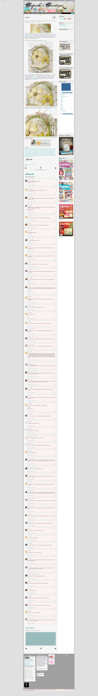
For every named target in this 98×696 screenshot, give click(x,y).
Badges (45, 13)
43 (55, 521)
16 (55, 305)
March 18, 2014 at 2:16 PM (31, 518)
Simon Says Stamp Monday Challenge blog (45, 137)
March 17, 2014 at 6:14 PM (31, 433)
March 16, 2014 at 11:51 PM (31, 201)
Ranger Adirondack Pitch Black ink (33, 155)
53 (55, 596)
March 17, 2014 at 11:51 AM (31, 384)
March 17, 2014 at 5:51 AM (31, 274)
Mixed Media (42, 21)
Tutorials (42, 13)
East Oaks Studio (63, 110)
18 (55, 321)
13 (55, 277)
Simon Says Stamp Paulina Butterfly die (46, 108)
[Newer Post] (25, 168)
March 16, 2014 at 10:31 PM (31, 185)
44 (55, 528)
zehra (29, 321)
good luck (27, 17)
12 (55, 269)
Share (25, 165)
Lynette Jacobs (30, 498)
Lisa (28, 285)
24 (55, 371)
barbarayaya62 (30, 521)
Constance (29, 596)
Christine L (29, 204)
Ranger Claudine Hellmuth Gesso (33, 149)
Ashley (29, 528)
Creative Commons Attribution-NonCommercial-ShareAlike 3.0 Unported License (29, 662)
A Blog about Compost (63, 96)
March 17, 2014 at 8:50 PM (31, 471)
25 (55, 379)
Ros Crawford (30, 238)
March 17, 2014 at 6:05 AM (31, 293)
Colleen (29, 296)
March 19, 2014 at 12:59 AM (31, 540)
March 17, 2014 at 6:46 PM (31, 447)
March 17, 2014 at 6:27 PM (31, 440)
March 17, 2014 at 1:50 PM (31, 411)
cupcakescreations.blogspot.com (29, 664)
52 (55, 588)
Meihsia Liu (29, 277)
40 (55, 498)
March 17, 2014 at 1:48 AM (31, 235)
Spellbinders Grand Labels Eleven (39, 151)
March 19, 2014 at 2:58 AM (31, 547)
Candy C (29, 603)
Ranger (45, 21)
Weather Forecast (64, 90)
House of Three (36, 690)
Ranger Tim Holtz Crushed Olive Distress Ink (45, 148)
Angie (61, 99)
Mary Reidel (29, 196)
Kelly (28, 581)
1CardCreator (30, 305)
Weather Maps (68, 90)
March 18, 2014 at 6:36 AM (31, 487)
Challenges (64, 92)
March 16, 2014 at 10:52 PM (31, 193)
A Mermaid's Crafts (30, 290)
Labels (68, 92)
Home (25, 13)
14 (55, 285)
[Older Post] (55, 168)
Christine (61, 108)
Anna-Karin (29, 543)
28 (55, 403)
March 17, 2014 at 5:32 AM (31, 259)
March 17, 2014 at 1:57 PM (31, 418)
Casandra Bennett (30, 328)
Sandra (29, 395)
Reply (54, 185)
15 (55, 296)
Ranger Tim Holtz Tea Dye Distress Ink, (44, 155)
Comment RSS (72, 689)
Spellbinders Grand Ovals (29, 151)
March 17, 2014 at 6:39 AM (31, 318)
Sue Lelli (29, 414)
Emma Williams (30, 490)
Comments (39, 675)
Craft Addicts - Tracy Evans (31, 371)
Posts (38, 673)
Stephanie (29, 403)
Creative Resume (33, 13)
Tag (32, 22)
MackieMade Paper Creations (31, 436)
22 (55, 351)
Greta (29, 588)
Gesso (35, 75)
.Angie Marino (62, 94)
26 (55, 387)
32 (55, 436)
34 (55, 450)
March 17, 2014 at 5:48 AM (31, 266)
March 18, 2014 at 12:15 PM (31, 495)
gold (32, 75)
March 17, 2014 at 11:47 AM (31, 376)
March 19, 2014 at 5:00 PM (31, 571)
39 (55, 490)
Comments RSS (71, 0)
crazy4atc (29, 450)
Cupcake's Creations (27, 689)
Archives (70, 92)
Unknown (29, 188)
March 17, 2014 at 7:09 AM (31, 325)
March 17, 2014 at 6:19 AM (31, 309)
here (45, 668)
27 (55, 395)
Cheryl (61, 104)
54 (55, 603)
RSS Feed (68, 689)
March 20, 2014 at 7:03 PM (31, 585)
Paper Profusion (30, 344)
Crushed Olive (51, 74)
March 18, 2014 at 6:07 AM (31, 479)
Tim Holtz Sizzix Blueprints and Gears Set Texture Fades (39, 153)
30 (55, 421)
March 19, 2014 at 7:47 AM (31, 554)
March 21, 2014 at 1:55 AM (31, 600)
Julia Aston (29, 387)
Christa (61, 106)
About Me (28, 13)
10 (55, 254)
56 (53, 17)
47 (55, 550)
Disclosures (49, 13)
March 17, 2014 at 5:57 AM (31, 282)
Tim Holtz (34, 22)
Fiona (29, 223)
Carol (61, 101)
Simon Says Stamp (49, 21)
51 (55, 581)
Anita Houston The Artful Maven (32, 574)
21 (55, 344)
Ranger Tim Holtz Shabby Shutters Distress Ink (32, 148)
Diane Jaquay (29, 254)
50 (55, 574)
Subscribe (56, 13)
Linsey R (29, 351)
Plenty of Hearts (34, 77)
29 (55, 414)
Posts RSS (65, 0)
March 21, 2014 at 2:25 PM (31, 607)
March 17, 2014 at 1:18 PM (31, 400)
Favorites (60, 92)
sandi (28, 262)
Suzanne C (29, 269)
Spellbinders (30, 22)
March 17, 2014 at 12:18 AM (31, 227)
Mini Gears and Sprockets (34, 79)
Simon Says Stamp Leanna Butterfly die (32, 108)
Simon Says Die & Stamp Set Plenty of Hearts (45, 149)
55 (55, 610)
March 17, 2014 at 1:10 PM (31, 392)
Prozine (36, 689)
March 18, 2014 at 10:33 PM (31, 525)
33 (55, 443)
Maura (29, 610)
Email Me (53, 13)
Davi (28, 474)
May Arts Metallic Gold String (35, 154)
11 (55, 262)
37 (55, 474)
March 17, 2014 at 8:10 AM (31, 348)
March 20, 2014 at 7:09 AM (31, 578)
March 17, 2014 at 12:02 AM (31, 212)
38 (55, 482)
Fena (28, 550)
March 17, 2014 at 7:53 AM (31, 341)
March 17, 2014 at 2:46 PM (31, 425)
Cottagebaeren (30, 179)
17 (55, 312)
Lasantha (42, 689)
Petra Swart (29, 379)
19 (55, 328)
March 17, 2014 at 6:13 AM (31, 302)
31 (55, 428)
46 (55, 543)
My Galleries (38, 13)
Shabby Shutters (45, 74)
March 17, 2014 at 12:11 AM (31, 220)
